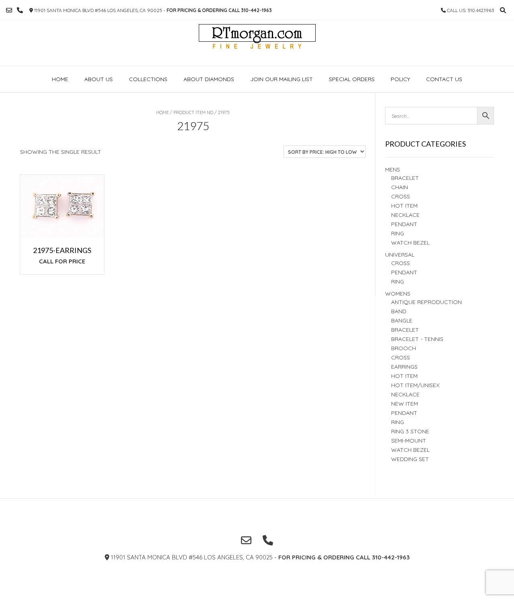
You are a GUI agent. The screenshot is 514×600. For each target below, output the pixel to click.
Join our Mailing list (281, 79)
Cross (400, 196)
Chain (399, 187)
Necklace (405, 214)
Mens (392, 169)
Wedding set (410, 459)
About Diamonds (209, 79)
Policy (400, 79)
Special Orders (352, 79)
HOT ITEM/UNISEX (415, 385)
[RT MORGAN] (257, 43)
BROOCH (403, 348)
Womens (397, 293)
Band (398, 311)
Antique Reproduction (426, 302)
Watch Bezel (410, 242)
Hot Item (404, 205)
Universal (399, 254)
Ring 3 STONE (410, 431)
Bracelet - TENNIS (417, 339)
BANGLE (401, 320)
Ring (397, 281)
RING (397, 233)
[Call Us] (20, 10)
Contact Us (444, 79)
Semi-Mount (408, 440)
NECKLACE (405, 394)
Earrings (404, 366)
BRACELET (405, 178)
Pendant (404, 224)
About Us (98, 79)
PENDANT (404, 272)
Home (60, 79)
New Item (404, 403)
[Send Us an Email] (9, 10)
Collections (148, 79)
